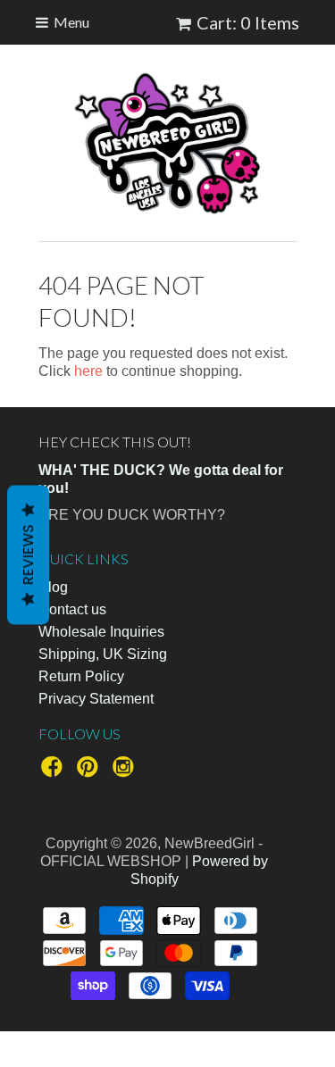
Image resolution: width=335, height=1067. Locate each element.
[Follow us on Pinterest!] (90, 772)
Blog (53, 587)
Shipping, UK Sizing (102, 654)
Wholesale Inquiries (101, 631)
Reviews (28, 554)
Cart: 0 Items (248, 22)
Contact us (72, 609)
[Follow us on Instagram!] (126, 772)
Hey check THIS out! (114, 441)
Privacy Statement (96, 698)
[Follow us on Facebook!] (54, 772)
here (88, 371)
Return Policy (81, 676)
